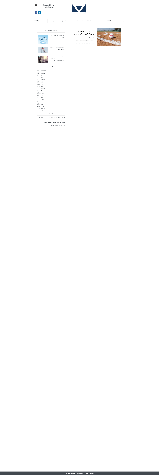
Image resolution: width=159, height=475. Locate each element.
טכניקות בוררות (43, 120)
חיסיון (49, 120)
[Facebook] (36, 12)
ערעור (45, 122)
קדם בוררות (62, 125)
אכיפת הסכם (61, 117)
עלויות (50, 122)
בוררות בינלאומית (43, 117)
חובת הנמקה (55, 120)
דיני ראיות (62, 120)
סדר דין (59, 122)
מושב (63, 122)
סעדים (54, 122)
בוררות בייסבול (53, 117)
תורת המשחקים (54, 125)
